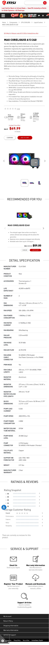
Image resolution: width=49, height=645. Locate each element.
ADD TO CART (25, 138)
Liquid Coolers (38, 22)
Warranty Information (10, 630)
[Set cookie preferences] (4, 638)
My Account (7, 616)
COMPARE (10, 138)
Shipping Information (10, 625)
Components (13, 22)
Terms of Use (26, 640)
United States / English (37, 640)
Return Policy (8, 621)
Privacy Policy (17, 640)
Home (4, 22)
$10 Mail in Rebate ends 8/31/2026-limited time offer (21, 33)
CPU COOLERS (25, 22)
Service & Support (9, 635)
